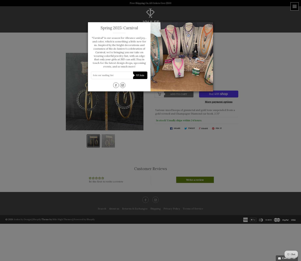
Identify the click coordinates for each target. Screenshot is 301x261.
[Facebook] (116, 85)
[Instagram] (122, 85)
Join (142, 75)
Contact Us (288, 258)
